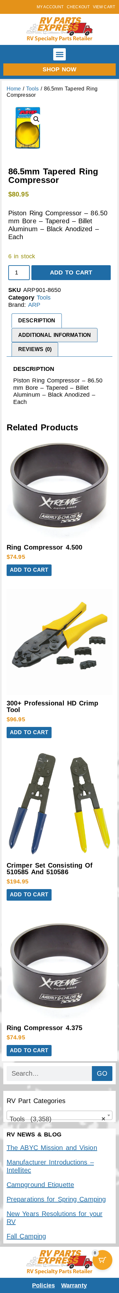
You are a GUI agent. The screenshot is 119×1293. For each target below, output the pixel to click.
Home (14, 88)
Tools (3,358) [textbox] (57, 1119)
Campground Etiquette (40, 1184)
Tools (32, 88)
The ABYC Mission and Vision (52, 1147)
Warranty (74, 1285)
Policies (43, 1285)
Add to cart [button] (29, 570)
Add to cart (71, 272)
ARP (34, 305)
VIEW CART (104, 7)
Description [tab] (36, 320)
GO (102, 1073)
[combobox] (59, 1115)
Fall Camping (26, 1236)
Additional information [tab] (54, 335)
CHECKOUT (78, 7)
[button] (59, 54)
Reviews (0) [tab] (35, 349)
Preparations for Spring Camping (56, 1199)
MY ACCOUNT (50, 7)
